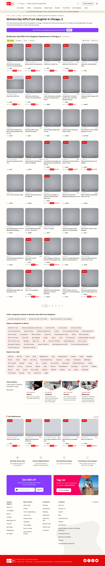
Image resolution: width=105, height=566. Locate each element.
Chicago (19, 15)
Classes (53, 337)
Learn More (72, 11)
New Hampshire (63, 366)
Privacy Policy (29, 562)
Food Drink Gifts (50, 328)
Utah (29, 373)
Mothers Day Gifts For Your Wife (38, 319)
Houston (9, 524)
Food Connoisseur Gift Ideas (70, 331)
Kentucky (20, 366)
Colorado (73, 356)
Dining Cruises (27, 519)
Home (8, 15)
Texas (53, 356)
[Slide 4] (34, 59)
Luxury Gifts (25, 337)
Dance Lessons (82, 341)
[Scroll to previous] (94, 416)
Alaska (46, 373)
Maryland (89, 356)
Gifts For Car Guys (13, 337)
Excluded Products (64, 534)
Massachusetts (62, 356)
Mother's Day (47, 524)
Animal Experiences (68, 341)
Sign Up (39, 490)
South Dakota (12, 373)
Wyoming (21, 373)
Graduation (46, 515)
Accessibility (62, 525)
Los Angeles (10, 511)
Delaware (94, 366)
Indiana (90, 363)
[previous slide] (8, 52)
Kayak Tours (36, 341)
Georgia (68, 360)
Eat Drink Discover (29, 344)
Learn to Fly (26, 515)
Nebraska (44, 369)
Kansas (76, 369)
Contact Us (61, 509)
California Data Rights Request (63, 562)
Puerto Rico (84, 366)
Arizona (18, 360)
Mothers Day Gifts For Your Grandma (61, 319)
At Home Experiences (46, 360)
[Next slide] (82, 11)
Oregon (30, 363)
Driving (74, 334)
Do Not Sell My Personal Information (43, 562)
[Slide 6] (16, 91)
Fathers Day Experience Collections (32, 328)
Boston (9, 514)
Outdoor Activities (76, 328)
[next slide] (22, 52)
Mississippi (85, 369)
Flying (60, 337)
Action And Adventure (14, 331)
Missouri (10, 369)
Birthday (45, 506)
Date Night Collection (14, 344)
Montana (52, 366)
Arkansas (62, 369)
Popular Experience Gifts (61, 334)
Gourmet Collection (43, 344)
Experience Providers (64, 537)
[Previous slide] (23, 11)
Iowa (69, 369)
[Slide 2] (14, 59)
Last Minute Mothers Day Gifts (17, 319)
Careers (60, 512)
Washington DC (11, 521)
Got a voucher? (88, 3)
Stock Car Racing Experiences (79, 344)
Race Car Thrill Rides (54, 341)
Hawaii (25, 360)
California (10, 356)
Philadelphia (10, 531)
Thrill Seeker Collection (29, 347)
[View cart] (96, 3)
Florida (27, 356)
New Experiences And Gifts (60, 344)
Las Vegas (10, 534)
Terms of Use (20, 562)
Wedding (45, 512)
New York (19, 356)
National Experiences (79, 363)
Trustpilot (95, 502)
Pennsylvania (77, 360)
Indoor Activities (28, 331)
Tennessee (59, 360)
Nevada (10, 360)
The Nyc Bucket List (14, 347)
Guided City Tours (13, 328)
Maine (45, 366)
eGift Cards (26, 506)
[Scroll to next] (97, 416)
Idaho (17, 369)
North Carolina (12, 363)
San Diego (10, 527)
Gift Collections (70, 337)
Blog (59, 515)
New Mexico (74, 366)
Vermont (25, 369)
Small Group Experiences (44, 331)
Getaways (26, 341)
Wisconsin (29, 366)
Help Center (10, 389)
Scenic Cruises (12, 334)
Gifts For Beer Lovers (14, 341)
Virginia (81, 356)
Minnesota (11, 366)
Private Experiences (87, 331)
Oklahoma (53, 369)
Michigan (22, 363)
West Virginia (35, 369)
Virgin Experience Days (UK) (66, 544)
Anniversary (46, 509)
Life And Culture (62, 328)
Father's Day (46, 527)
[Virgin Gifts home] (10, 3)
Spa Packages (36, 337)
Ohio (37, 363)
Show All (89, 416)
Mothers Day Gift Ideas (29, 15)
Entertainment (24, 334)
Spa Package (27, 525)
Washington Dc (44, 356)
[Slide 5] (92, 59)
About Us (61, 506)
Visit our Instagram (63, 490)
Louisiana (44, 363)
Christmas (46, 531)
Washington (87, 360)
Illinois (13, 15)
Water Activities (36, 334)
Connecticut (37, 373)
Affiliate (60, 522)
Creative (56, 331)
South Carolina (54, 363)
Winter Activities (84, 334)
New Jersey (33, 360)
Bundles (45, 337)
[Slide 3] (89, 59)
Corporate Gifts (63, 519)
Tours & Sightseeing (29, 512)
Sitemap (60, 541)
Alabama (37, 366)
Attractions (47, 334)
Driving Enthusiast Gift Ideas (86, 337)
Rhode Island (65, 363)
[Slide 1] (13, 59)
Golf (44, 341)
